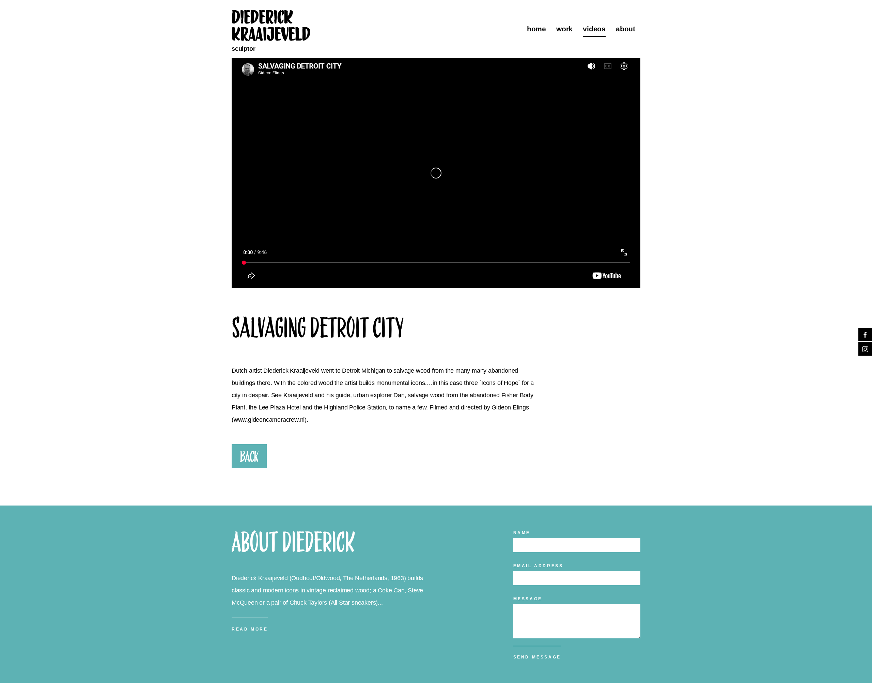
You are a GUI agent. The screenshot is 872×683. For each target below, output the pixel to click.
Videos (594, 29)
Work (564, 29)
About (625, 29)
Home (536, 29)
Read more (250, 629)
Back (249, 456)
